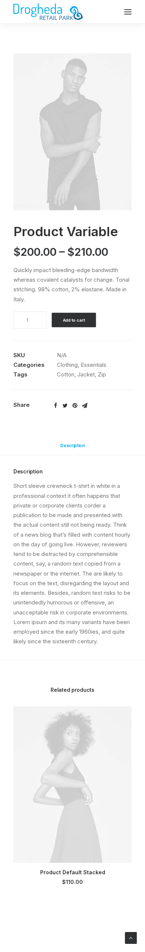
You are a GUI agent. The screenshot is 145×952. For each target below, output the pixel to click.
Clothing (67, 364)
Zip (102, 374)
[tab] (72, 448)
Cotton (65, 374)
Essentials (93, 364)
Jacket (86, 374)
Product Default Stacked (72, 872)
